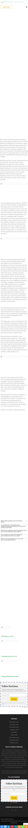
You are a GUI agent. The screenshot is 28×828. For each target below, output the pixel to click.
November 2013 (14, 737)
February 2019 (14, 724)
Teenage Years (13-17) (9, 656)
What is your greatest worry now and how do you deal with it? (12, 539)
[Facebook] (12, 810)
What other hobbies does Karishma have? (11, 521)
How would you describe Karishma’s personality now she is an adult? (11, 535)
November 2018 (14, 727)
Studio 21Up (6, 7)
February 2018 (14, 729)
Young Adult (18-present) (10, 676)
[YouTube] (15, 810)
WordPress (14, 823)
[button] (14, 521)
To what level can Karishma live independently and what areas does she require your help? (13, 526)
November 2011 (14, 740)
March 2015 (14, 735)
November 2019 (14, 722)
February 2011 (14, 742)
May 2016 (14, 732)
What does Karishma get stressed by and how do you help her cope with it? (13, 531)
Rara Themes (18, 821)
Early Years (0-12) (7, 636)
